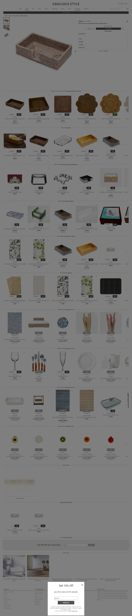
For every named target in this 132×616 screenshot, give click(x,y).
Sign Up (66, 603)
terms (70, 610)
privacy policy (74, 610)
